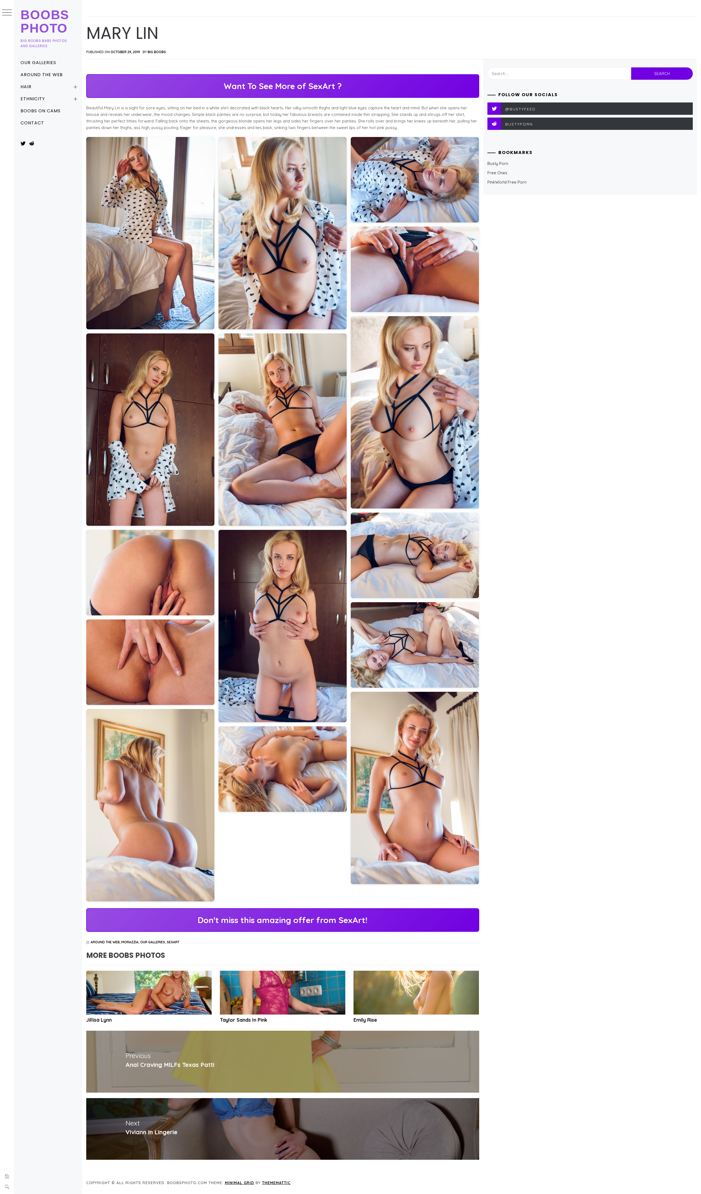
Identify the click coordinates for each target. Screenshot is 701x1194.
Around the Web (42, 75)
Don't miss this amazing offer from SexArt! (282, 920)
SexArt (173, 942)
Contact (32, 123)
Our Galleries (38, 62)
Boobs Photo (45, 21)
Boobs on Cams (40, 111)
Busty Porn (497, 163)
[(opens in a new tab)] (282, 993)
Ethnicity (33, 99)
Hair (26, 87)
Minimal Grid (239, 1182)
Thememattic (276, 1182)
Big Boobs (157, 52)
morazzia (130, 942)
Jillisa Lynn (99, 1020)
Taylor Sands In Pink (243, 1020)
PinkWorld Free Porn (507, 182)
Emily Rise (365, 1020)
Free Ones (497, 172)
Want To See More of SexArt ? (283, 86)
